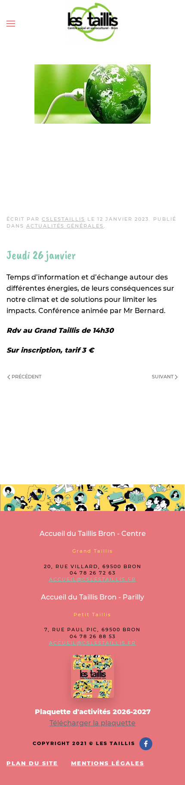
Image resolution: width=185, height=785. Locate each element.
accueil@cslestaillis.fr (92, 579)
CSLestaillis (63, 219)
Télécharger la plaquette (92, 723)
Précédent (25, 377)
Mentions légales (107, 763)
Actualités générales (65, 226)
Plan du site (32, 763)
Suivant (163, 377)
